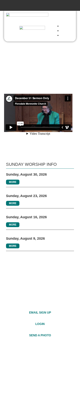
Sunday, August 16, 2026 (26, 217)
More (13, 182)
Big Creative (23, 391)
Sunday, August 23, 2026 (26, 196)
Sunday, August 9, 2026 (25, 238)
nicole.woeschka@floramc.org (37, 363)
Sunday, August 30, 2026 (26, 174)
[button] (40, 5)
